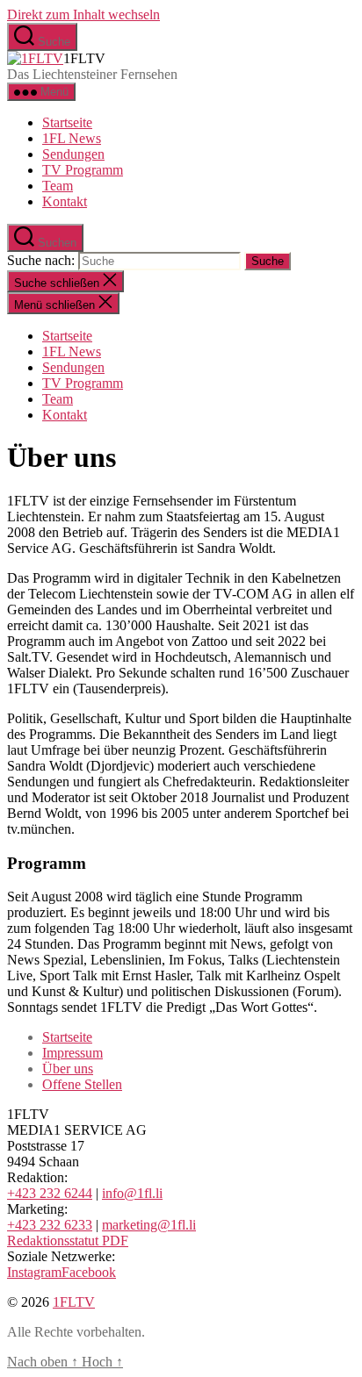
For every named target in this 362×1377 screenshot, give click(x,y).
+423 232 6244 (49, 1193)
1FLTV (74, 1302)
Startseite (67, 122)
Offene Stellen (82, 1084)
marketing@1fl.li (149, 1224)
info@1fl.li (132, 1193)
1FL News (71, 138)
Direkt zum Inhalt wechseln (83, 14)
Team (57, 185)
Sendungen (73, 154)
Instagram (34, 1272)
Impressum (72, 1052)
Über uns (67, 1068)
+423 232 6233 (49, 1224)
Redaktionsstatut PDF (67, 1240)
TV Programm (82, 169)
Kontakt (64, 201)
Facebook (89, 1272)
